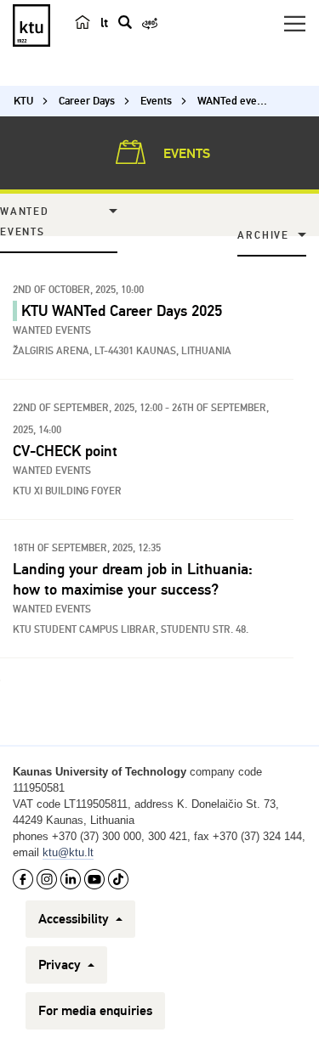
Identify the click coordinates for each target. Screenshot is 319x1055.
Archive (263, 235)
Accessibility (75, 919)
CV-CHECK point (65, 451)
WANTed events (24, 222)
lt (104, 22)
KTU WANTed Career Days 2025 (121, 311)
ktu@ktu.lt (68, 852)
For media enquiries (95, 1010)
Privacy (61, 964)
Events (185, 153)
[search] (125, 22)
